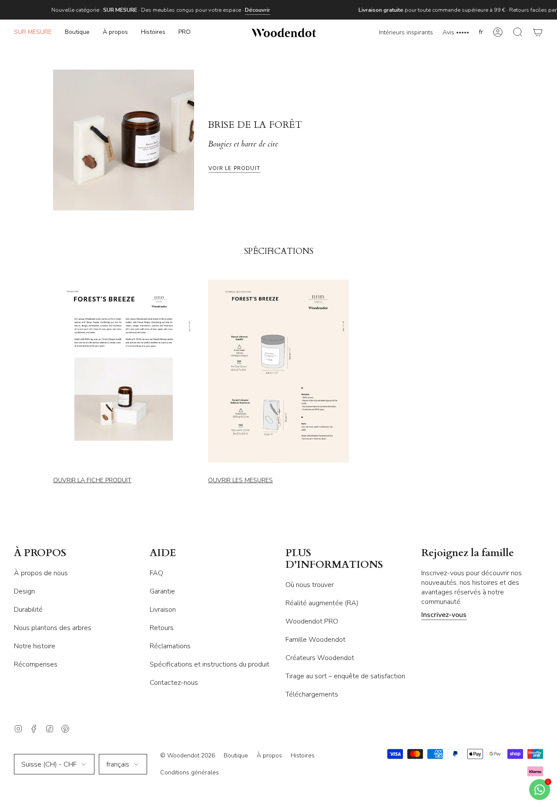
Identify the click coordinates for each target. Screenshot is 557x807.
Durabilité (28, 609)
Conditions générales (189, 772)
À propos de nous (41, 573)
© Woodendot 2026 (187, 755)
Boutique (236, 755)
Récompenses (35, 664)
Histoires (303, 755)
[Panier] (538, 32)
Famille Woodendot (315, 639)
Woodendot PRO (311, 621)
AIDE (163, 553)
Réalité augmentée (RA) (322, 603)
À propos (269, 755)
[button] (77, 32)
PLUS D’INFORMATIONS (334, 559)
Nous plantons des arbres (52, 628)
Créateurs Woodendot (319, 658)
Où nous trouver (309, 585)
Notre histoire (34, 646)
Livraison (163, 609)
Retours (162, 628)
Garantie (162, 591)
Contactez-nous (174, 682)
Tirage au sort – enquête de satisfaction (345, 676)
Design (24, 591)
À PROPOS (40, 553)
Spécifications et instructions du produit (209, 664)
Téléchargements (311, 694)
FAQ (156, 573)
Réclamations (170, 646)
